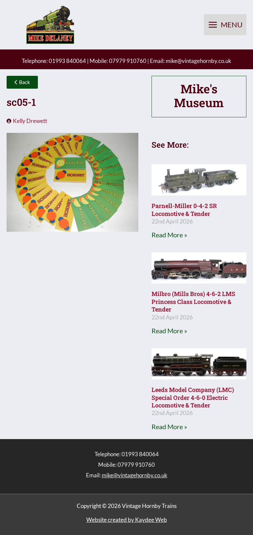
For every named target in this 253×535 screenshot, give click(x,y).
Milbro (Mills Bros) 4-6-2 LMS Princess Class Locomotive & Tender (193, 301)
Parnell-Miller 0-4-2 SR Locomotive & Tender (184, 209)
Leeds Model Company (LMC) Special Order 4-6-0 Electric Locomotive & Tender (193, 397)
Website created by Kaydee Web (126, 519)
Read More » (169, 235)
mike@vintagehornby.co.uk (198, 60)
